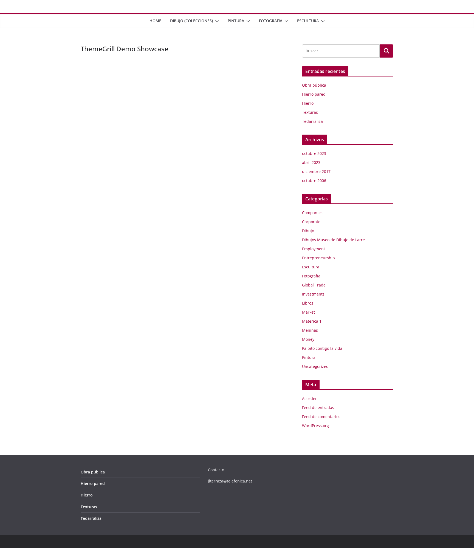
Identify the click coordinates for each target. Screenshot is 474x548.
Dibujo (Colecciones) (191, 20)
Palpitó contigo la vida (322, 348)
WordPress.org (315, 425)
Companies (312, 212)
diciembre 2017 (316, 171)
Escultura (308, 20)
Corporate (311, 221)
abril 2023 (311, 162)
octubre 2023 (314, 153)
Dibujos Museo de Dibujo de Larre (333, 239)
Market (308, 312)
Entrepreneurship (318, 257)
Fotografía (270, 20)
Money (308, 339)
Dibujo (308, 230)
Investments (313, 294)
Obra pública (314, 85)
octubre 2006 (314, 180)
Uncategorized (315, 366)
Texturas (310, 112)
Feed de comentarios (321, 416)
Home (155, 20)
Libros (307, 303)
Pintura (236, 20)
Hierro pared (314, 94)
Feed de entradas (318, 407)
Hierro (308, 103)
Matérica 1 (311, 321)
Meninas (310, 330)
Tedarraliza (312, 121)
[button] (216, 21)
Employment (313, 248)
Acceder (309, 398)
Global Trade (314, 285)
